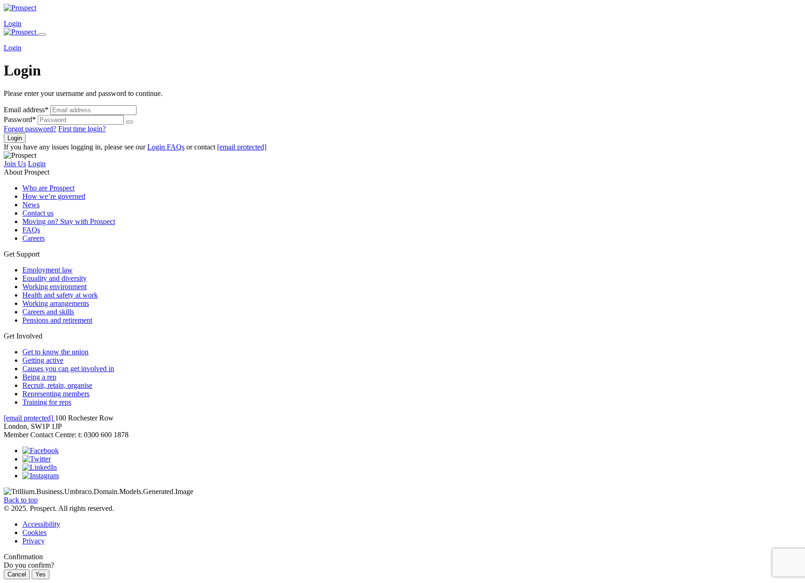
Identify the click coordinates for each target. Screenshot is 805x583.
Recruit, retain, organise (57, 385)
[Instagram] (40, 476)
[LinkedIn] (39, 467)
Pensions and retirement (57, 320)
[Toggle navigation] (42, 34)
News (31, 205)
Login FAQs (165, 147)
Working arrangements (55, 303)
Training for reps (46, 402)
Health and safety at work (60, 295)
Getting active (42, 360)
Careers (33, 238)
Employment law (47, 270)
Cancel (16, 574)
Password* (20, 119)
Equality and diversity (54, 278)
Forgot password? (30, 129)
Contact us (38, 213)
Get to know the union (55, 352)
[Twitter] (36, 459)
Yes (40, 574)
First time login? (82, 129)
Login (12, 23)
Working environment (54, 287)
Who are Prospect (48, 188)
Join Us (15, 164)
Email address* (26, 110)
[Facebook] (40, 450)
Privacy (33, 541)
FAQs (31, 230)
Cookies (34, 532)
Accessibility (41, 524)
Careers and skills (48, 312)
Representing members (55, 394)
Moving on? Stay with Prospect (68, 221)
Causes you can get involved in (68, 369)
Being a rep (39, 377)
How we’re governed (53, 196)
